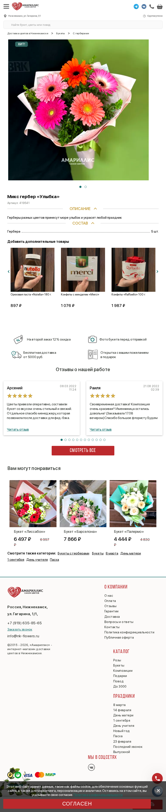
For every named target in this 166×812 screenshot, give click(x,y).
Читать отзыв (18, 429)
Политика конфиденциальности (98, 795)
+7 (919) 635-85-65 (24, 623)
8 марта (112, 553)
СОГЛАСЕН (77, 804)
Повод (118, 681)
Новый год (121, 731)
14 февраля (122, 710)
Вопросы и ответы (118, 622)
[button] (80, 187)
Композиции (123, 671)
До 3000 (120, 686)
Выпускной (121, 752)
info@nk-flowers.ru (23, 636)
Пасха (54, 560)
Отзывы (110, 606)
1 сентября (15, 560)
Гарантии (111, 611)
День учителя (37, 560)
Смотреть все (83, 450)
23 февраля (122, 742)
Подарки (120, 676)
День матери (130, 553)
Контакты (112, 627)
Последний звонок (127, 747)
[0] (160, 6)
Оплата (110, 601)
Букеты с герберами (73, 553)
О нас (108, 596)
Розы (117, 660)
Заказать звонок (19, 629)
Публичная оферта (119, 637)
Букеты (98, 553)
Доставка (112, 617)
